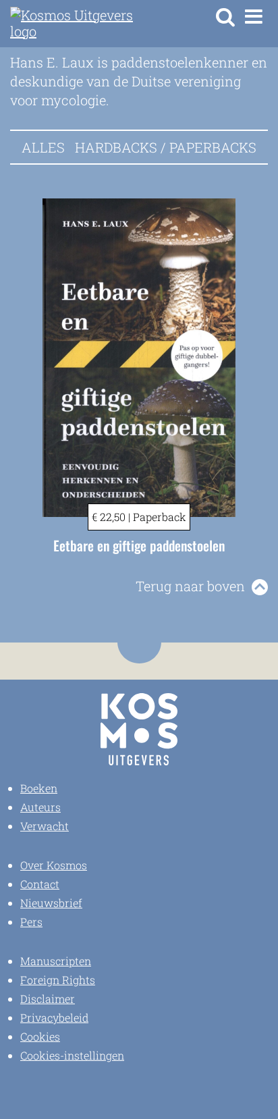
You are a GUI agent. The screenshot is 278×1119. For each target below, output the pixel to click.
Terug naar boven (190, 586)
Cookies (40, 1036)
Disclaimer (47, 998)
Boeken (38, 788)
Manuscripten (55, 961)
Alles (43, 147)
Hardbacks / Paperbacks (165, 147)
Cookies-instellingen (72, 1055)
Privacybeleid (54, 1017)
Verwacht (44, 826)
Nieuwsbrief (51, 903)
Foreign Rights (57, 980)
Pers (31, 922)
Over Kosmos (53, 865)
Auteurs (40, 807)
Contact (39, 884)
